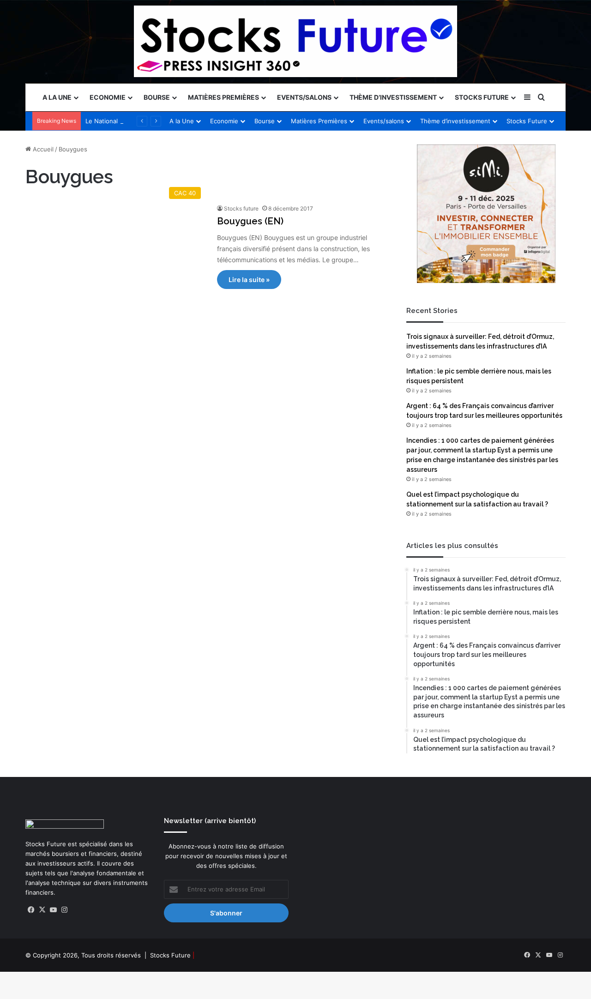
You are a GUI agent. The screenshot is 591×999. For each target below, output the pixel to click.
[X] (42, 909)
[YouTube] (53, 909)
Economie (108, 97)
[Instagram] (64, 909)
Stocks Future (482, 97)
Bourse (157, 97)
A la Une (57, 97)
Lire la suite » (249, 279)
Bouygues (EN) (250, 221)
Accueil (42, 149)
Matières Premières (223, 97)
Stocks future (241, 208)
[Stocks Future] (295, 41)
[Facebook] (30, 909)
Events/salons (304, 97)
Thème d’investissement (393, 97)
